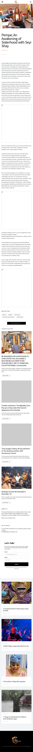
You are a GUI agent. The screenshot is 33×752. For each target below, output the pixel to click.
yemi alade (20, 317)
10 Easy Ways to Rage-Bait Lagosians (14, 681)
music (4, 314)
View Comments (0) (15, 323)
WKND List (5, 605)
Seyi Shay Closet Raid (8, 317)
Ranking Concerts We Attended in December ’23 (14, 492)
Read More (5, 375)
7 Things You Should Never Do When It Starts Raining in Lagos (14, 718)
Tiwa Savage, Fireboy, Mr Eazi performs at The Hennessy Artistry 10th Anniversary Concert (16, 450)
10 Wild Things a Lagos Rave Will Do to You (16, 646)
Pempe (10, 314)
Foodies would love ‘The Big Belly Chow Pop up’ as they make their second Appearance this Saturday (16, 407)
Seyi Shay (17, 314)
